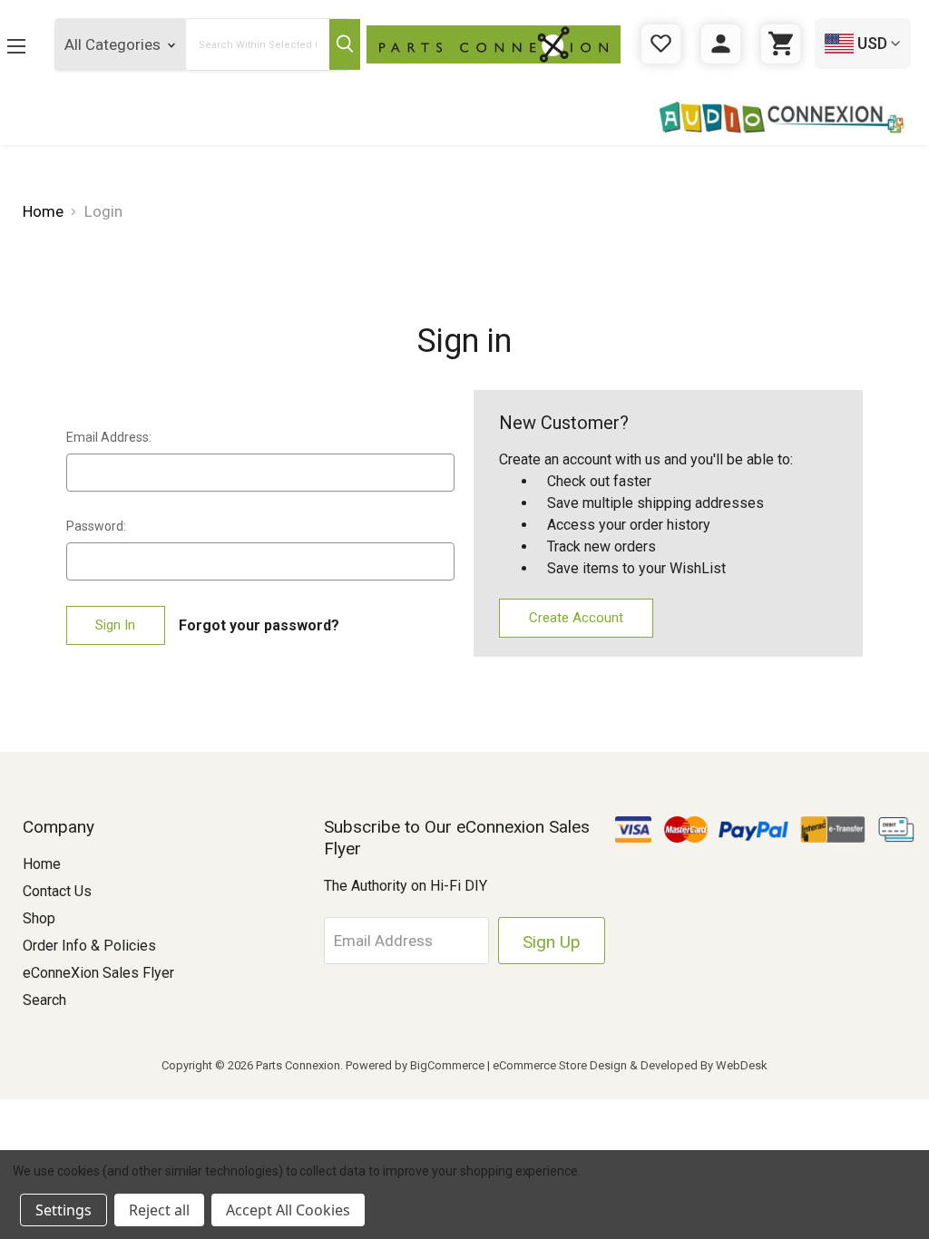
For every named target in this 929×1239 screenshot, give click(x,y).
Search (44, 1000)
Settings (63, 1210)
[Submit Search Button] (344, 44)
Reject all (159, 1210)
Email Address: (109, 437)
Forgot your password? (259, 625)
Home (42, 864)
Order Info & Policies (89, 945)
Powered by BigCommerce (415, 1065)
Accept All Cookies (288, 1210)
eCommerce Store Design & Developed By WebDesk (630, 1065)
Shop (39, 918)
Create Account (576, 618)
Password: (96, 526)
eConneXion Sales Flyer (98, 972)
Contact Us (57, 891)
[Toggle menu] (16, 46)
